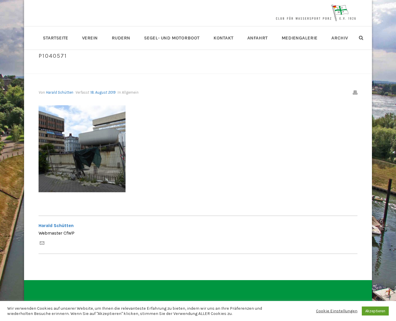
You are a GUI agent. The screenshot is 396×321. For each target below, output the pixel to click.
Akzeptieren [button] (375, 311)
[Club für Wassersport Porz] (315, 13)
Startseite (55, 38)
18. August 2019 (102, 92)
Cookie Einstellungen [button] (336, 311)
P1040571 (326, 68)
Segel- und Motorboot (171, 38)
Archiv (339, 38)
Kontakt (223, 38)
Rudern (121, 38)
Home (309, 68)
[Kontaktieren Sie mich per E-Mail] (42, 243)
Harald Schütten (59, 92)
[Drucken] (355, 92)
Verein (90, 38)
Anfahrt (257, 38)
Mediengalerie (299, 38)
